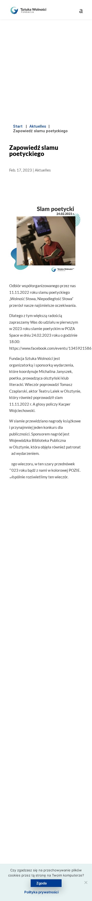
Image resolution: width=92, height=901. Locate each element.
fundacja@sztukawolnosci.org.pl (49, 745)
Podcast (46, 838)
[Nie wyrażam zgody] (85, 882)
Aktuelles (37, 126)
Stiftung (46, 818)
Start (17, 126)
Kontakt (46, 859)
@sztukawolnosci (49, 767)
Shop (46, 849)
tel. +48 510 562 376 (49, 756)
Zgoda (41, 883)
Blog (46, 828)
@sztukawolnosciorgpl (46, 778)
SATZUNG (46, 688)
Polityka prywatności (41, 892)
